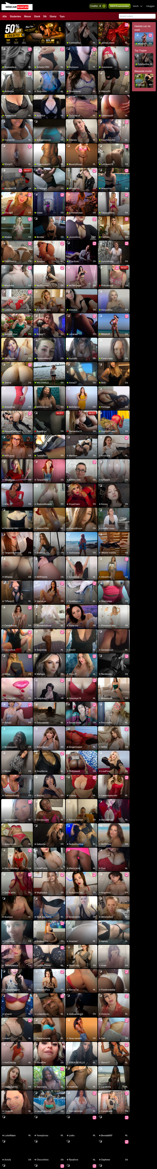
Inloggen (150, 6)
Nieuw (27, 16)
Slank (37, 16)
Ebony (53, 16)
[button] (138, 6)
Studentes (15, 16)
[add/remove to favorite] (68, 24)
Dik (45, 16)
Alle (4, 16)
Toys (62, 16)
